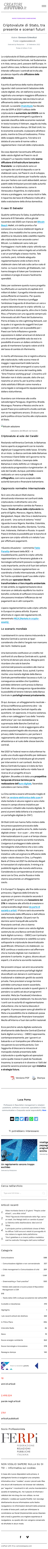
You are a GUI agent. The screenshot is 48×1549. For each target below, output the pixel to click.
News (3, 1334)
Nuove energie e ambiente (12, 1340)
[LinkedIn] (17, 1120)
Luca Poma (24, 1099)
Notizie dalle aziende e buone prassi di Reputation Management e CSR (23, 1288)
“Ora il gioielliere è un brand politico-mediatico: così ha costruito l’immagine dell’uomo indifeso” (25, 1238)
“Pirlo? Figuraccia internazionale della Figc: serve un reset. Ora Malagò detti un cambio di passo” (25, 1218)
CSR (3, 1276)
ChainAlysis (27, 106)
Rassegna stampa (8, 1352)
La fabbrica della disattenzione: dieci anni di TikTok (23, 1224)
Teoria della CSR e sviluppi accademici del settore (23, 1298)
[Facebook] (26, 1120)
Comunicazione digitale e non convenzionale (21, 1264)
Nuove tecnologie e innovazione (24, 18)
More (44, 1110)
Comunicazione (7, 1258)
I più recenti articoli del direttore (14, 1316)
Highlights (5, 1310)
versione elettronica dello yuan (25, 797)
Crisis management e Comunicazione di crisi (21, 1269)
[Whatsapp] (31, 1120)
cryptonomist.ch (27, 41)
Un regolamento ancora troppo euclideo (17, 1165)
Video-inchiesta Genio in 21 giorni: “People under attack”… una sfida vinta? (25, 1212)
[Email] (12, 1120)
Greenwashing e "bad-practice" (16, 1281)
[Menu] (44, 6)
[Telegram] (36, 1120)
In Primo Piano (7, 1322)
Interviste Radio (7, 1328)
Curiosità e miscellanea (10, 1304)
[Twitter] (22, 1120)
